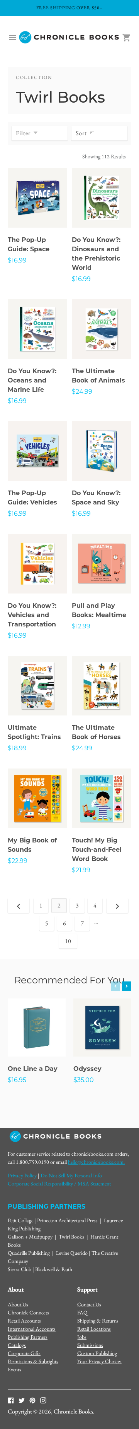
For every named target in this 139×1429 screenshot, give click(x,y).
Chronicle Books (73, 1411)
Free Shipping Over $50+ (69, 8)
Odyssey (87, 1068)
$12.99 (81, 626)
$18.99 (17, 748)
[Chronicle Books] (69, 37)
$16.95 (17, 1080)
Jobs (81, 1336)
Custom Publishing (97, 1353)
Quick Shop (37, 211)
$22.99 (17, 861)
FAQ (82, 1312)
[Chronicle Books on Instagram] (43, 1400)
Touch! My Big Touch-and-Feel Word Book (97, 850)
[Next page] (117, 905)
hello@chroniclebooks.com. (96, 1161)
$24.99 (82, 391)
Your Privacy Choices (99, 1361)
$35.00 (83, 1080)
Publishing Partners (27, 1336)
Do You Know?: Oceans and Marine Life (32, 380)
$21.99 (81, 870)
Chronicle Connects (28, 1312)
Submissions (90, 1345)
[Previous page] (18, 905)
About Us (18, 1304)
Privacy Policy (22, 1175)
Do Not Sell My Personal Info (71, 1175)
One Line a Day (33, 1068)
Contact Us (89, 1304)
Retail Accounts (24, 1320)
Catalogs (17, 1345)
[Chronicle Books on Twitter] (22, 1400)
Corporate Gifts (24, 1353)
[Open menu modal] (12, 37)
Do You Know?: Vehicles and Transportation (32, 615)
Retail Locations (94, 1328)
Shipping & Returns (98, 1320)
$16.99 (17, 260)
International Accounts (32, 1328)
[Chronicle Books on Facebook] (11, 1400)
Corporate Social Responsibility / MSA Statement (59, 1183)
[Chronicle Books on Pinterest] (32, 1400)
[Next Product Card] (126, 986)
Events (14, 1369)
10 (68, 941)
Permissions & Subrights (33, 1361)
